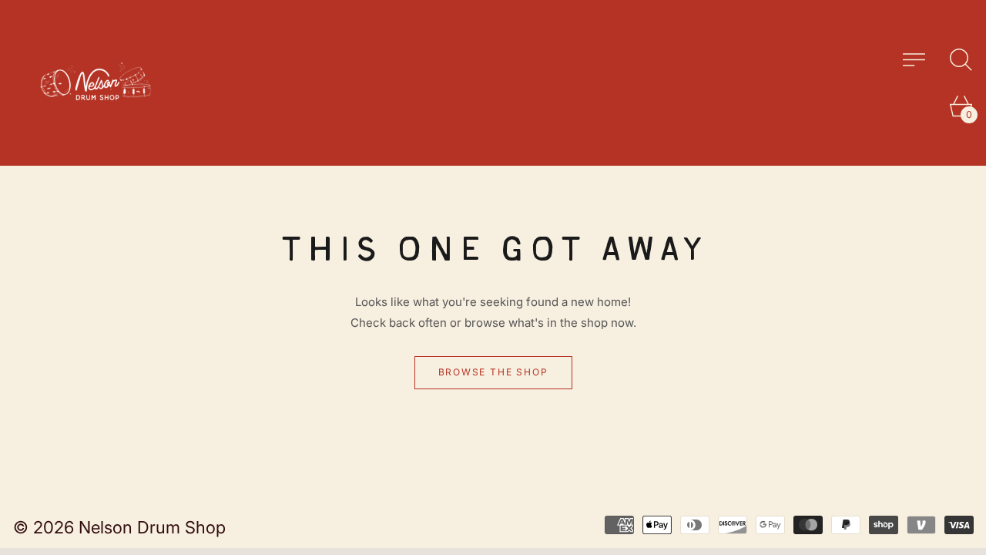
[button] (961, 59)
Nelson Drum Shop (152, 527)
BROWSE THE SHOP (493, 372)
